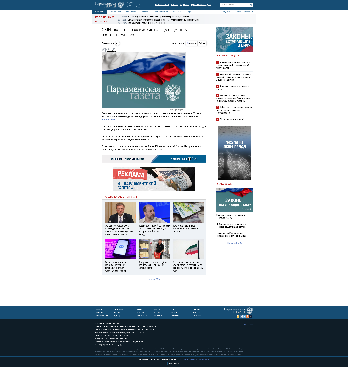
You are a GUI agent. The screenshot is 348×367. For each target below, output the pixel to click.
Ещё (189, 12)
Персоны (140, 313)
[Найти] (251, 5)
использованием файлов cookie (194, 359)
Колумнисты (176, 316)
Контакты (197, 309)
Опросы (157, 309)
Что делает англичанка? (232, 119)
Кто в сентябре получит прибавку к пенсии (141, 23)
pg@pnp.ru (122, 345)
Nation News (108, 119)
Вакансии (197, 316)
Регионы (174, 313)
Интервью (158, 316)
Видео (139, 309)
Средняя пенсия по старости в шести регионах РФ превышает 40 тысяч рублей (158, 19)
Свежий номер (162, 5)
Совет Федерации (244, 12)
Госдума (226, 12)
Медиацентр (142, 316)
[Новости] (192, 43)
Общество (131, 12)
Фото (173, 309)
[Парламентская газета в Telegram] (244, 316)
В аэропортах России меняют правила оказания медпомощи (231, 234)
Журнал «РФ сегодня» (201, 5)
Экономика (115, 12)
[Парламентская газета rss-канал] (238, 316)
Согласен (174, 363)
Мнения (157, 313)
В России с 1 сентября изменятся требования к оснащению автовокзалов (234, 110)
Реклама (196, 313)
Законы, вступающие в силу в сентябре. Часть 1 (230, 216)
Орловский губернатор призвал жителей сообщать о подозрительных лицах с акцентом (234, 77)
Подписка (184, 5)
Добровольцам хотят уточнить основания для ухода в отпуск (231, 225)
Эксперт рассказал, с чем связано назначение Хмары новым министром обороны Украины (233, 98)
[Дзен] (201, 43)
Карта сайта (248, 324)
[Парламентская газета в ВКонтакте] (241, 316)
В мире (145, 12)
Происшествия (161, 12)
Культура (177, 12)
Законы (174, 5)
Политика (100, 12)
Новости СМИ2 (154, 279)
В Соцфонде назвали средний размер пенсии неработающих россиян (155, 16)
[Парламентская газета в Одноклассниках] (247, 316)
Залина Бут (111, 51)
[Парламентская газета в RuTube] (250, 316)
